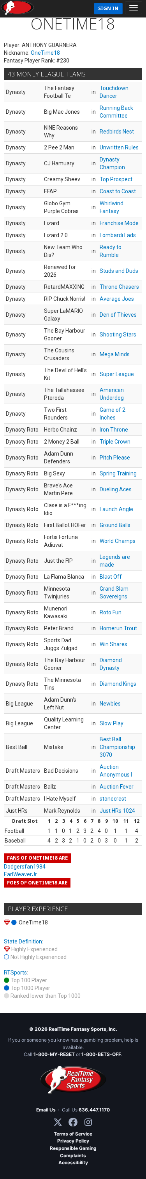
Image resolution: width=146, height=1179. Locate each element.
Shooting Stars (118, 334)
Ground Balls (115, 525)
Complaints (73, 1155)
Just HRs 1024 (117, 811)
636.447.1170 (94, 1110)
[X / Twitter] (57, 1122)
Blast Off (111, 577)
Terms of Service (73, 1134)
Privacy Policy (73, 1141)
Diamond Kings (118, 684)
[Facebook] (73, 1122)
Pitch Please (115, 457)
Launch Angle (116, 509)
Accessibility (73, 1162)
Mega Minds (115, 354)
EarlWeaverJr (20, 874)
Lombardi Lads (118, 235)
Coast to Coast (118, 191)
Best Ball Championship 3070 (117, 747)
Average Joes (117, 299)
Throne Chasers (119, 287)
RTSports (15, 972)
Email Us (46, 1110)
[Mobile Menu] (133, 7)
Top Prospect (116, 179)
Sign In (108, 8)
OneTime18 (45, 53)
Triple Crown (115, 442)
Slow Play (111, 723)
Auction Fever (117, 787)
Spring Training (118, 473)
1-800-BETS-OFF (101, 1054)
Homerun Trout (118, 628)
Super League (117, 374)
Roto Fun (110, 612)
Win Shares (113, 644)
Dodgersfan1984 (25, 866)
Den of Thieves (118, 315)
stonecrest (113, 799)
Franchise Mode (119, 223)
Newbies (110, 703)
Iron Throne (114, 430)
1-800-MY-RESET (54, 1054)
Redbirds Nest (117, 131)
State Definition (23, 941)
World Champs (117, 541)
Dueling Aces (116, 489)
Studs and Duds (119, 271)
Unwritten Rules (119, 147)
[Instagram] (88, 1122)
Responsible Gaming (73, 1148)
